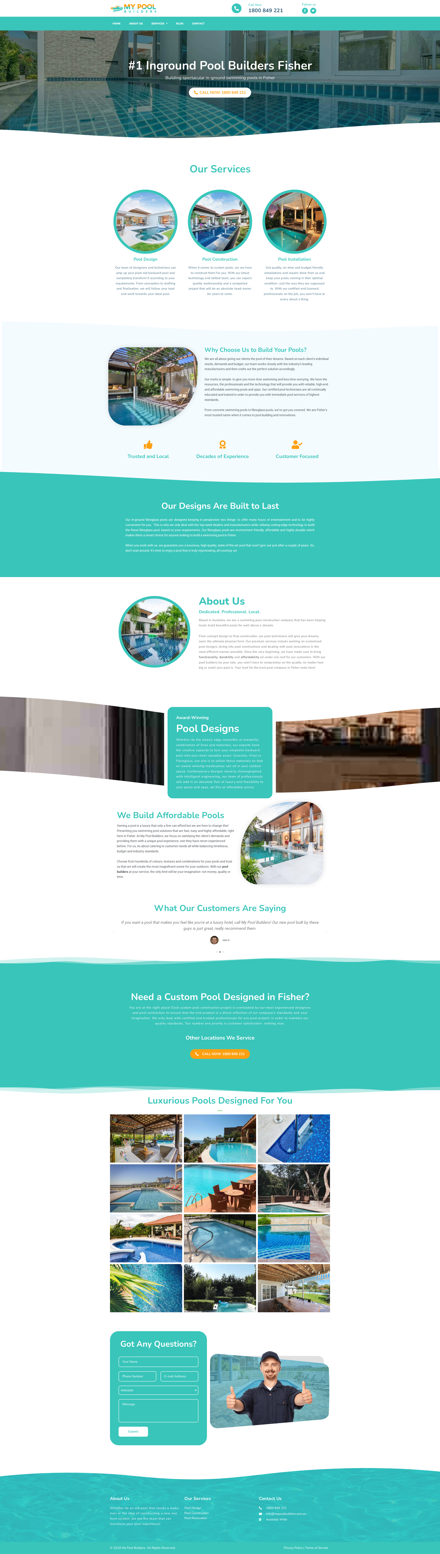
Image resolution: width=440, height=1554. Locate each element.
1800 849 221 (265, 10)
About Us (136, 23)
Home (116, 23)
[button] (113, 932)
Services (157, 23)
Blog (179, 23)
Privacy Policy (293, 1548)
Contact (198, 23)
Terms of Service (316, 1548)
